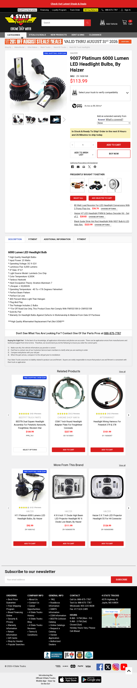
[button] (109, 23)
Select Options (30, 450)
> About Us (32, 599)
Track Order (75, 10)
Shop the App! (126, 3)
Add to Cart (68, 450)
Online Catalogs (57, 625)
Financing (44, 10)
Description (15, 239)
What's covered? (114, 119)
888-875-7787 (112, 333)
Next (64, 119)
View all (122, 372)
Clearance (95, 35)
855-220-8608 (87, 606)
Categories (13, 35)
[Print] (83, 166)
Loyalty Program (59, 10)
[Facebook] (72, 166)
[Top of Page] (128, 671)
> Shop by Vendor (14, 641)
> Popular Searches (15, 644)
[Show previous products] (8, 415)
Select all (78, 198)
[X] (89, 166)
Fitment (32, 239)
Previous (9, 119)
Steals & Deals (37, 35)
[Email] (78, 166)
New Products (59, 35)
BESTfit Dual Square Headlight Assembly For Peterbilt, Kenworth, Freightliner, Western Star (30, 424)
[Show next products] (129, 415)
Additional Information (57, 239)
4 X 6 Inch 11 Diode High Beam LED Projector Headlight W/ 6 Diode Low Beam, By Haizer (68, 518)
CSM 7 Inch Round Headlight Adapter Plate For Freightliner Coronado (68, 424)
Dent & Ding (78, 35)
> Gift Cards (11, 638)
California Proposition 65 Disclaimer (84, 163)
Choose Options (108, 209)
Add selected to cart (102, 198)
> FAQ (52, 599)
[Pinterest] (95, 166)
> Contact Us (33, 602)
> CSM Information (57, 615)
